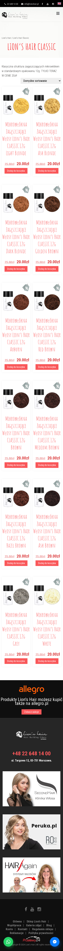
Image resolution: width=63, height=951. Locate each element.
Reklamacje (17, 933)
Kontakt (22, 929)
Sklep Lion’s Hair (36, 921)
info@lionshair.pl (31, 4)
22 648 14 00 (12, 4)
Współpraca (14, 925)
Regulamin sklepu (42, 929)
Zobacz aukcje (31, 711)
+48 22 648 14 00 (31, 753)
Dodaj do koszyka (16, 170)
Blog (49, 925)
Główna (17, 921)
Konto (9, 929)
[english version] (59, 4)
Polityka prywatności (41, 933)
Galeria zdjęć (33, 925)
